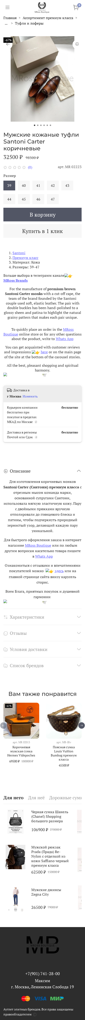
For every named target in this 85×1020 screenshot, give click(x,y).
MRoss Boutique (38, 545)
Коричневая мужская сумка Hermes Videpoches (21, 751)
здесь (59, 570)
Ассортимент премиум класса (48, 17)
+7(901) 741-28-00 (42, 973)
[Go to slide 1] (34, 125)
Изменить (30, 396)
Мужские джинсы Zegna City (46, 892)
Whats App (64, 338)
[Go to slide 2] (38, 125)
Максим (42, 980)
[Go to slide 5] (47, 125)
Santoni (18, 252)
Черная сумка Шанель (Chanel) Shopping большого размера (49, 816)
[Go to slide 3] (41, 125)
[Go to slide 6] (50, 125)
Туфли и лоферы (29, 23)
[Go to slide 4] (44, 125)
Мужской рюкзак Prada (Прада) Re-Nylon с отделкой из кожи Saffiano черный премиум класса (50, 856)
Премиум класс (25, 257)
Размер (9, 176)
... (6, 23)
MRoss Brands (15, 280)
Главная (10, 17)
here (44, 351)
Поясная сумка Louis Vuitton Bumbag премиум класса (64, 753)
